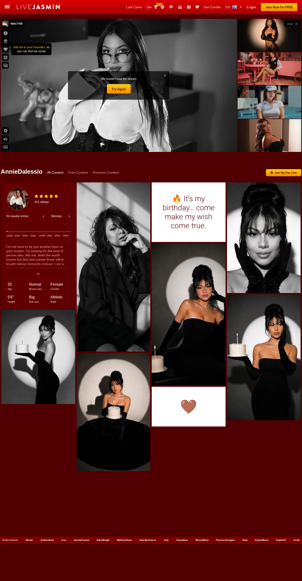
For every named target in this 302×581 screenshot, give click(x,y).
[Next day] (69, 216)
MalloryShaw (124, 540)
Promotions (162, 7)
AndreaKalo (47, 540)
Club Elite (171, 7)
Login (251, 7)
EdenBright (103, 540)
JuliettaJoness (147, 540)
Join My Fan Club (285, 172)
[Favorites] (197, 7)
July (166, 540)
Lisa (63, 540)
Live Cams (134, 7)
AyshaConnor (81, 540)
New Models (149, 7)
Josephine (182, 540)
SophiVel (281, 540)
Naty (245, 540)
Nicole (29, 540)
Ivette (297, 540)
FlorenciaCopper (225, 540)
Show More (269, 144)
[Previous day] (43, 216)
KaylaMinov (261, 540)
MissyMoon (202, 540)
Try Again (119, 89)
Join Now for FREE (279, 7)
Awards (157, 5)
